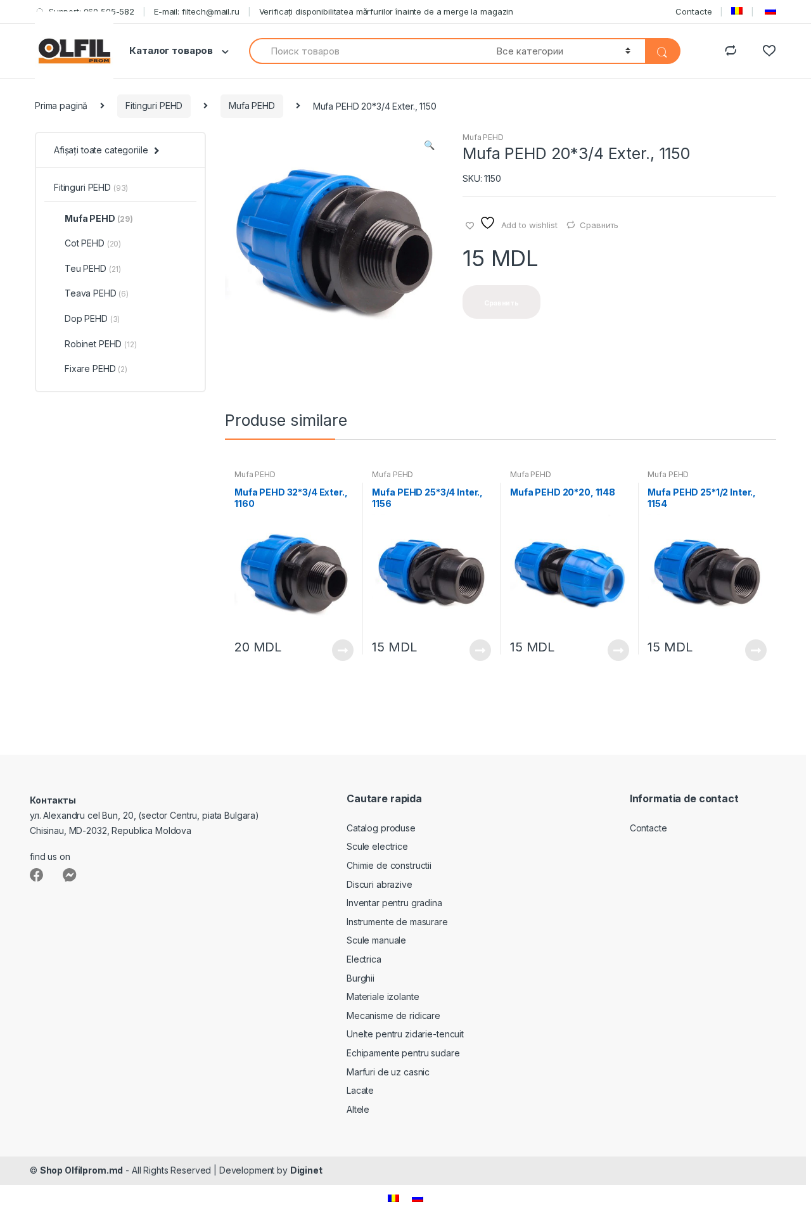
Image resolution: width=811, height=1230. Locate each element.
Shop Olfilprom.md (82, 1170)
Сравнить (599, 225)
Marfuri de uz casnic (388, 1072)
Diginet (306, 1170)
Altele (358, 1109)
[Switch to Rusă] (769, 11)
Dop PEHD (92, 318)
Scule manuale (376, 940)
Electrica (364, 959)
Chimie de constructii (389, 865)
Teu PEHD (93, 268)
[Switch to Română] (393, 1198)
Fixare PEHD (96, 368)
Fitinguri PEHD (153, 105)
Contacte (693, 11)
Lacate (360, 1090)
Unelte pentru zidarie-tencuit (405, 1033)
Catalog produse (381, 828)
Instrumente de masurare (397, 921)
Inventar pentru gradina (394, 902)
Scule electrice (377, 846)
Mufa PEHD (252, 105)
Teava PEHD (97, 293)
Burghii (360, 978)
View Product (342, 650)
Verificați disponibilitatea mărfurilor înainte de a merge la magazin (386, 11)
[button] (429, 146)
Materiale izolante (383, 996)
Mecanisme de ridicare (393, 1015)
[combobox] (365, 51)
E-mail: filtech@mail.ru (196, 11)
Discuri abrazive (379, 884)
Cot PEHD (93, 243)
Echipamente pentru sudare (403, 1052)
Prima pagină (61, 105)
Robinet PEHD (101, 343)
